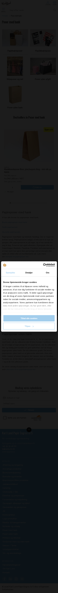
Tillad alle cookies (29, 318)
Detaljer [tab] (29, 272)
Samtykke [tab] (10, 272)
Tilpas (27, 326)
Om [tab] (47, 272)
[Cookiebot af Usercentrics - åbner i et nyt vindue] (43, 265)
